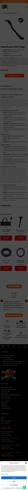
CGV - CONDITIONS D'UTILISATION (8, 488)
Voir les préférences (14, 485)
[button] (26, 463)
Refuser (14, 481)
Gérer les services (5, 474)
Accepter (14, 477)
